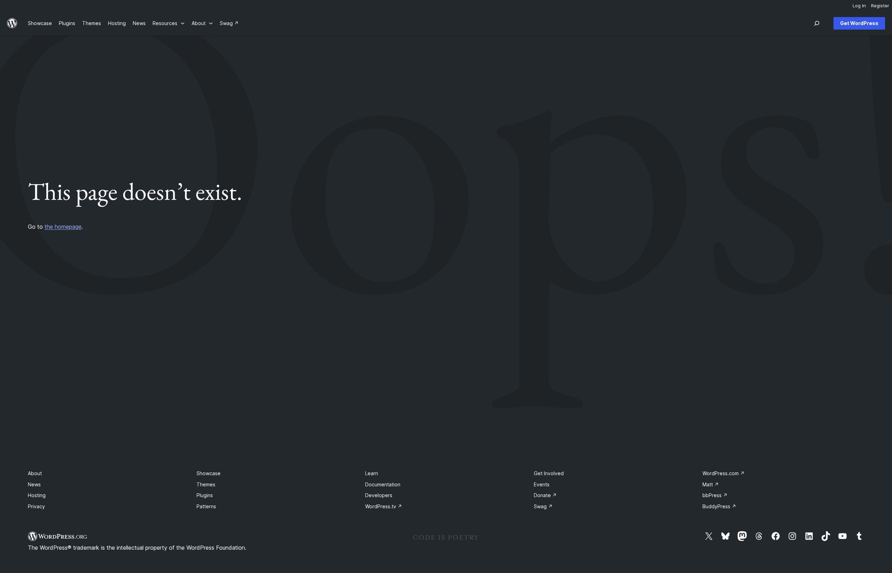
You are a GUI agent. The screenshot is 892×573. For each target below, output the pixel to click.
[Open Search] (816, 23)
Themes (206, 484)
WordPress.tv (383, 506)
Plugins (205, 495)
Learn (371, 473)
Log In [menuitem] (859, 5)
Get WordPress (859, 23)
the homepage (63, 226)
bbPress (715, 495)
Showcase (209, 473)
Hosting (37, 495)
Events (541, 484)
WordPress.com (723, 473)
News (34, 484)
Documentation (382, 484)
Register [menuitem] (880, 5)
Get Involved (549, 473)
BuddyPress (719, 506)
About (35, 473)
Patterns (206, 506)
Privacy (36, 506)
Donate (545, 495)
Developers (378, 495)
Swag (543, 506)
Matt (710, 484)
